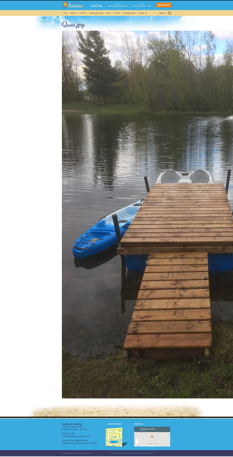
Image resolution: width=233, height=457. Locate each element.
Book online (163, 5)
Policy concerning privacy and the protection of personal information (132, 453)
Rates (108, 13)
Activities (83, 13)
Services (73, 13)
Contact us (143, 13)
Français (162, 13)
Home (65, 13)
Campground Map (129, 13)
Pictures (117, 13)
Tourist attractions (96, 13)
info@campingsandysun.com (118, 6)
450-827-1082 (96, 6)
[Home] (73, 5)
